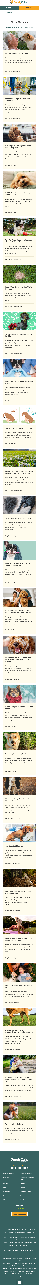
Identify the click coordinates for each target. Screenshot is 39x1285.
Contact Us (23, 1184)
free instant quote (27, 1250)
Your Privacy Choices (26, 1200)
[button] (19, 1282)
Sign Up (28, 8)
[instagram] (16, 1208)
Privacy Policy (7, 1196)
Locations (6, 1184)
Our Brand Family (25, 1192)
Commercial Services (26, 1173)
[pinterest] (23, 1208)
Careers (22, 1188)
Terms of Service (25, 1196)
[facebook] (20, 1208)
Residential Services (9, 1173)
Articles (9, 12)
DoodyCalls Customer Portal (27, 1178)
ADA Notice (6, 1192)
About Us (6, 1177)
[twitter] (18, 1208)
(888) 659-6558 (19, 1168)
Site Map (5, 1200)
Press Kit (5, 1188)
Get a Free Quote (19, 1214)
